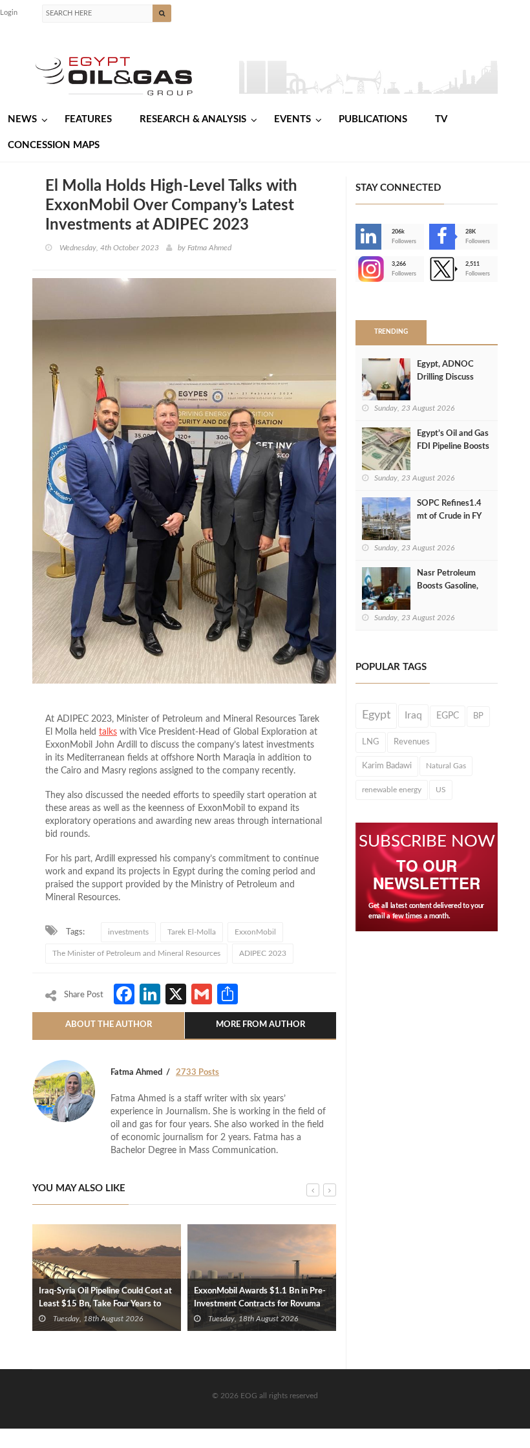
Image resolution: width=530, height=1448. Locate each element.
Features (88, 119)
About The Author (108, 1025)
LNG (370, 742)
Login (8, 12)
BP (478, 716)
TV (441, 119)
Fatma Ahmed (209, 248)
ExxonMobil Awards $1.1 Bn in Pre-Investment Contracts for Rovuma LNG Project (260, 1304)
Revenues (412, 742)
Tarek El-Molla (191, 932)
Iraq (413, 715)
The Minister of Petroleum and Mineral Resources (136, 953)
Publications (373, 119)
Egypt (376, 715)
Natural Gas (446, 766)
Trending (391, 332)
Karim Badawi (387, 766)
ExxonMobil (255, 932)
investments (128, 932)
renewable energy (391, 790)
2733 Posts (197, 1072)
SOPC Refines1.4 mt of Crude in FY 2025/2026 (449, 516)
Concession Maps (54, 145)
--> (356, 269)
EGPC (447, 715)
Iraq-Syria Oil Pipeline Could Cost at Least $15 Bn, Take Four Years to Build (105, 1304)
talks (108, 732)
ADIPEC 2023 (262, 953)
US (441, 790)
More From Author (260, 1025)
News (22, 119)
